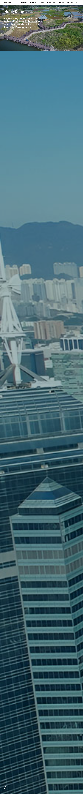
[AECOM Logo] (7, 2)
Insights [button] (41, 2)
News (54, 2)
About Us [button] (23, 2)
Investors (61, 2)
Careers (49, 2)
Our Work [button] (32, 2)
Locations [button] (69, 2)
